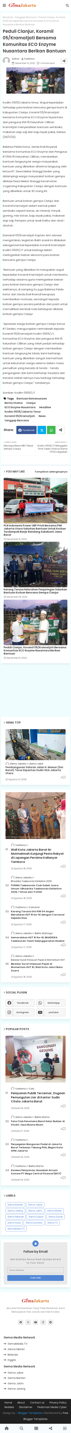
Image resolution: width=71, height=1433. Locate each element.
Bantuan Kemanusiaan (32, 398)
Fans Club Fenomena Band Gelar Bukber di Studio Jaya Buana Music (38, 1123)
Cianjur (31, 403)
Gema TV (52, 1222)
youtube (53, 1012)
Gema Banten (15, 1204)
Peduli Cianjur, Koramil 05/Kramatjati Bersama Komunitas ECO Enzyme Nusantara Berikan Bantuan (35, 650)
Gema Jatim (35, 1210)
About (21, 1402)
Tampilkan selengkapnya (51, 471)
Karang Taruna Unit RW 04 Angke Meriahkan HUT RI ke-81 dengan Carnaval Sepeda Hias (37, 915)
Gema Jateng (15, 1210)
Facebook (29, 430)
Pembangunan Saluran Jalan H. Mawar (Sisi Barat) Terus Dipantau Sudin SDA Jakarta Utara (34, 770)
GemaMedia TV (16, 1228)
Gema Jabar (35, 1204)
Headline (45, 407)
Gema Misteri (54, 1210)
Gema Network (15, 1216)
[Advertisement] (36, 679)
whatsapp (54, 1002)
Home (8, 1402)
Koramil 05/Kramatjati (20, 416)
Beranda (8, 17)
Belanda (13, 1354)
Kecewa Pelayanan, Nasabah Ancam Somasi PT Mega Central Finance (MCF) (36, 1172)
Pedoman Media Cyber (52, 1407)
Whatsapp (51, 430)
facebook (22, 1002)
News (42, 416)
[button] (67, 5)
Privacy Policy (58, 1402)
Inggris (12, 1360)
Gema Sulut (14, 1222)
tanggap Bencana (26, 17)
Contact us (37, 1402)
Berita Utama (14, 403)
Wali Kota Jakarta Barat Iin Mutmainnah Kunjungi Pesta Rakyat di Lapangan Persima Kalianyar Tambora (37, 856)
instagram (22, 1012)
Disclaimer (25, 1407)
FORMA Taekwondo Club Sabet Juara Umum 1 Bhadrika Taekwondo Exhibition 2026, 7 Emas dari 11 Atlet (36, 889)
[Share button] (60, 430)
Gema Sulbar (36, 1216)
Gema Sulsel (55, 1216)
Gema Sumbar (34, 1222)
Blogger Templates (30, 1413)
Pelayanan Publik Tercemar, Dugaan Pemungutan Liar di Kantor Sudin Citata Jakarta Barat (38, 1097)
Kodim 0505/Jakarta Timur (23, 411)
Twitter (42, 430)
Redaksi (9, 1407)
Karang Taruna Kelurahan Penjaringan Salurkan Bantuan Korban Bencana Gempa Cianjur (35, 591)
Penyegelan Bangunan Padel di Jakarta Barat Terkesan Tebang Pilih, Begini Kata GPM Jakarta (37, 1147)
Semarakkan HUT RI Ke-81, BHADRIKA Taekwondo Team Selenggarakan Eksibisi (37, 939)
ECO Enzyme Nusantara (20, 407)
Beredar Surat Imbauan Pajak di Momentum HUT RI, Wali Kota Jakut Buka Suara (37, 967)
